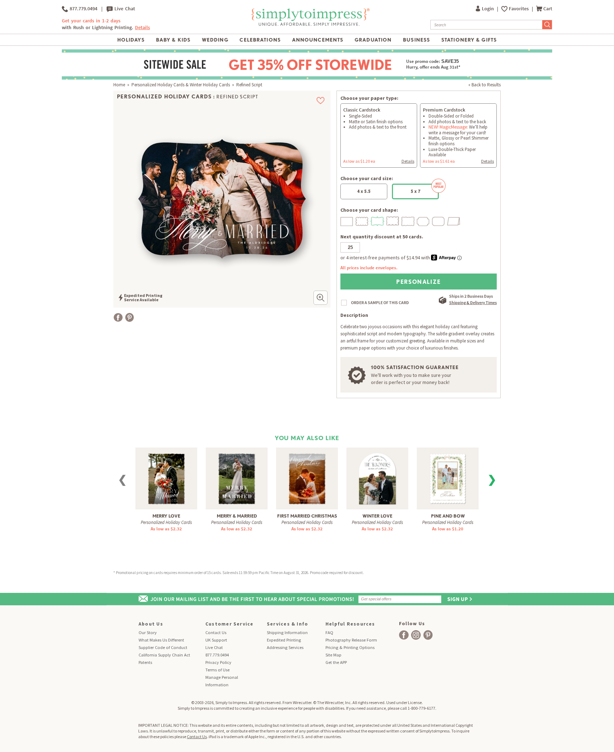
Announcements (318, 40)
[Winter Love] (377, 478)
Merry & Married (237, 516)
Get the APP (336, 662)
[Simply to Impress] (309, 25)
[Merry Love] (166, 478)
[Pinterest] (129, 317)
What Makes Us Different (161, 640)
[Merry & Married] (236, 478)
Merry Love (166, 516)
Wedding (215, 40)
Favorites (519, 9)
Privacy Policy (218, 662)
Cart (547, 9)
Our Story (148, 632)
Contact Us (215, 632)
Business (416, 40)
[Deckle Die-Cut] (408, 220)
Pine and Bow (448, 516)
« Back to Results (484, 85)
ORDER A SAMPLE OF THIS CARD (380, 302)
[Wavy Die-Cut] (393, 220)
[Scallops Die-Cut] (362, 220)
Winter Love (377, 516)
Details (408, 161)
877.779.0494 (82, 9)
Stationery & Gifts (469, 40)
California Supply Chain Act (164, 655)
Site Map (333, 655)
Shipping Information (287, 632)
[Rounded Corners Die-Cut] (439, 220)
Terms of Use (217, 669)
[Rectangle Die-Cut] (347, 220)
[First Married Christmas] (307, 478)
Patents (145, 662)
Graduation (373, 40)
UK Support (216, 640)
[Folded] (454, 220)
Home (119, 85)
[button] (320, 298)
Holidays (131, 40)
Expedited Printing (284, 640)
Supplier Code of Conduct (163, 647)
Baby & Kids (173, 40)
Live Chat (124, 9)
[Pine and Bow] (447, 478)
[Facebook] (118, 317)
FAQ (329, 632)
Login (488, 9)
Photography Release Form (351, 640)
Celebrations (259, 40)
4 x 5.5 (364, 191)
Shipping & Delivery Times (473, 302)
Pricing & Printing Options (350, 647)
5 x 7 (415, 191)
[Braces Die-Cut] (378, 220)
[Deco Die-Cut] (423, 220)
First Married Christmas (307, 516)
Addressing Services (285, 647)
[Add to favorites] (320, 100)
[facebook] (404, 635)
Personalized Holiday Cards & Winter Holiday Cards (180, 85)
